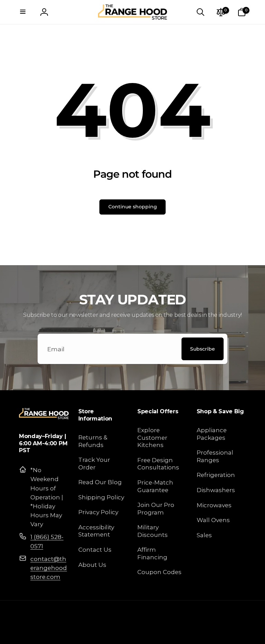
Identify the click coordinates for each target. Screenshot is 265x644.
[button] (23, 12)
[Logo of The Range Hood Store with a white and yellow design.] (44, 416)
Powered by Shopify (225, 631)
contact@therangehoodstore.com (48, 567)
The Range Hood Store (180, 631)
